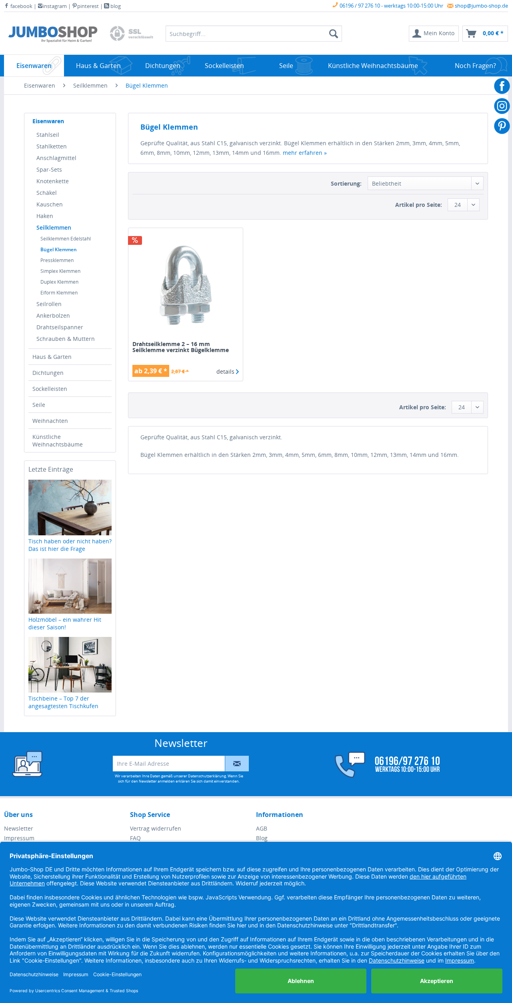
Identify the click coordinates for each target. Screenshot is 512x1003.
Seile (38, 404)
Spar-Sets (49, 169)
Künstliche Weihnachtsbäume (57, 440)
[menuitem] (434, 34)
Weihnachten (50, 420)
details (226, 371)
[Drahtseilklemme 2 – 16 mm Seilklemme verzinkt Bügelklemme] (185, 285)
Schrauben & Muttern (65, 338)
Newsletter (18, 828)
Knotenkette (52, 181)
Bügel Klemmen (58, 249)
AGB (261, 828)
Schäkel (46, 192)
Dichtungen (48, 372)
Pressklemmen (57, 260)
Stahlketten (51, 146)
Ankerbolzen (53, 315)
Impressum (19, 838)
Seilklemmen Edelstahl (65, 238)
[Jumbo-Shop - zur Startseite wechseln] (53, 36)
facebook (20, 6)
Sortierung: (346, 183)
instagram (55, 6)
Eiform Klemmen (59, 292)
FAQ (135, 838)
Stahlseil (47, 134)
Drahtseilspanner (59, 327)
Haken (44, 216)
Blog (262, 838)
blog (115, 6)
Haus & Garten (52, 356)
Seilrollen (49, 304)
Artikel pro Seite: (418, 204)
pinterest (88, 6)
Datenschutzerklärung (207, 776)
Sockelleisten (49, 388)
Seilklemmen (53, 227)
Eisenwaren (48, 121)
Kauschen (49, 204)
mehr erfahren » (305, 152)
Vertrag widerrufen (155, 828)
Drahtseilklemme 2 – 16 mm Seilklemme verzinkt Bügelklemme (180, 347)
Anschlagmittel (56, 158)
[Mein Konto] (382, 765)
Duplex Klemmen (59, 281)
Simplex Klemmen (60, 271)
